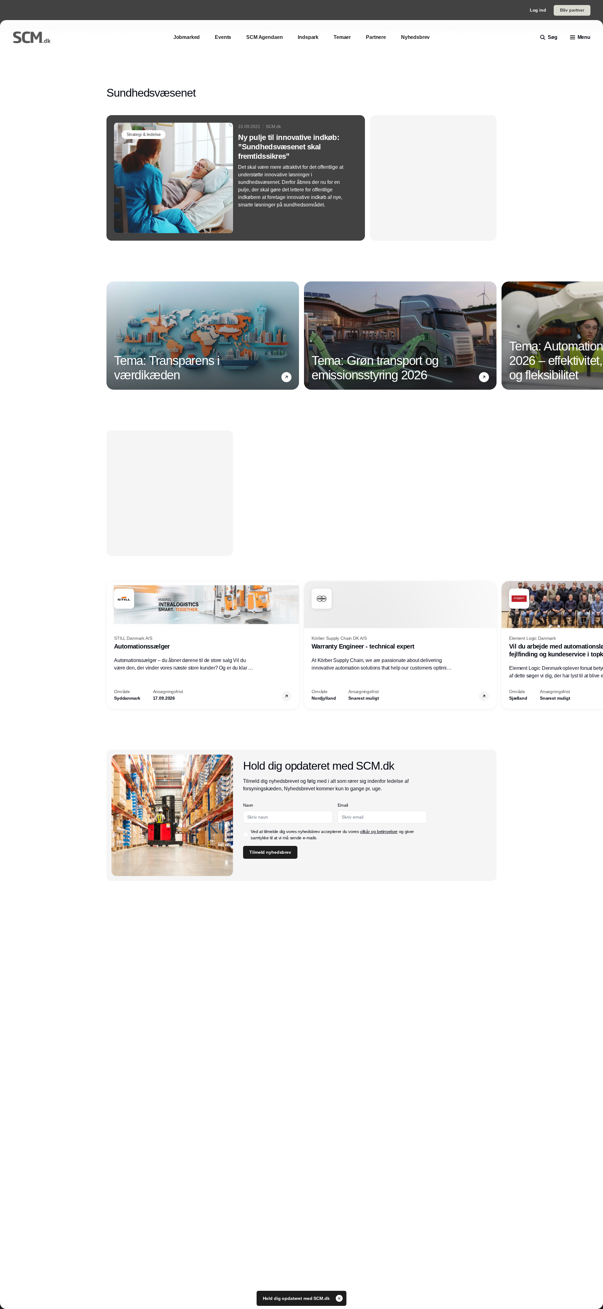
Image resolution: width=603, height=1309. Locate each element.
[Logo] (32, 37)
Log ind (538, 10)
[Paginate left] (111, 335)
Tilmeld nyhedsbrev (270, 852)
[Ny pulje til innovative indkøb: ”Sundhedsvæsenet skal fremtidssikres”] (235, 178)
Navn (248, 805)
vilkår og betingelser (379, 831)
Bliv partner (572, 10)
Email (343, 805)
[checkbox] (245, 834)
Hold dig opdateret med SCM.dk (297, 1298)
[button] (286, 377)
